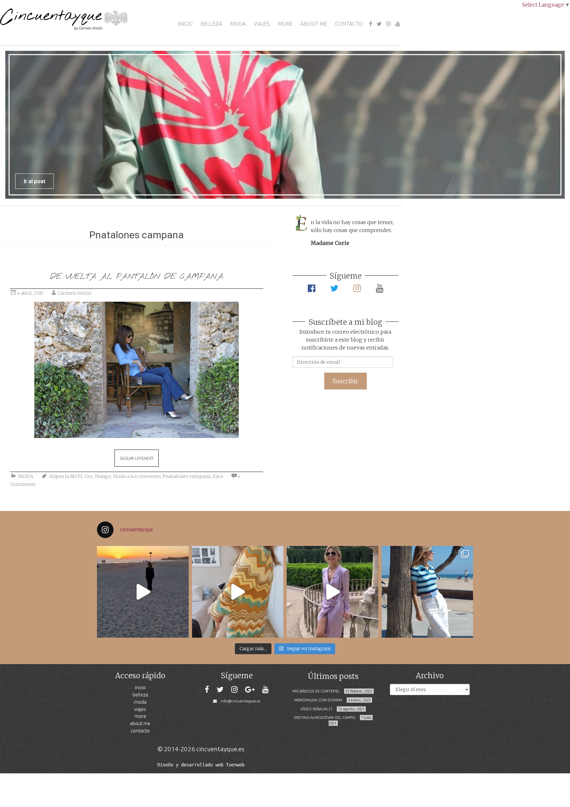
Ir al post (34, 181)
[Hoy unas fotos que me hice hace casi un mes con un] (427, 592)
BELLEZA (211, 24)
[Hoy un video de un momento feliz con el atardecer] (143, 592)
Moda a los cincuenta (137, 476)
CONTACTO (349, 24)
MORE (285, 24)
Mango (103, 476)
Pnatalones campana (186, 476)
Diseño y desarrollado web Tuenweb (200, 764)
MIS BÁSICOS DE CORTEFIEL (316, 691)
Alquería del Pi (65, 476)
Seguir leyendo (136, 458)
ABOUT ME (314, 24)
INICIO (185, 24)
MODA (238, 24)
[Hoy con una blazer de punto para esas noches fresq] (238, 592)
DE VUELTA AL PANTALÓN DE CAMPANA (136, 276)
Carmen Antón (74, 293)
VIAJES (262, 24)
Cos (88, 476)
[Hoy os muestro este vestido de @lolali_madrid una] (332, 592)
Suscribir (345, 381)
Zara (217, 476)
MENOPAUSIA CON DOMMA (318, 700)
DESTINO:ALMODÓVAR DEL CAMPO (325, 718)
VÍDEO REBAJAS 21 (316, 709)
